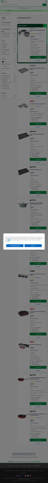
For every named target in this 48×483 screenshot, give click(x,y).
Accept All (33, 245)
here (9, 239)
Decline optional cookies (15, 245)
